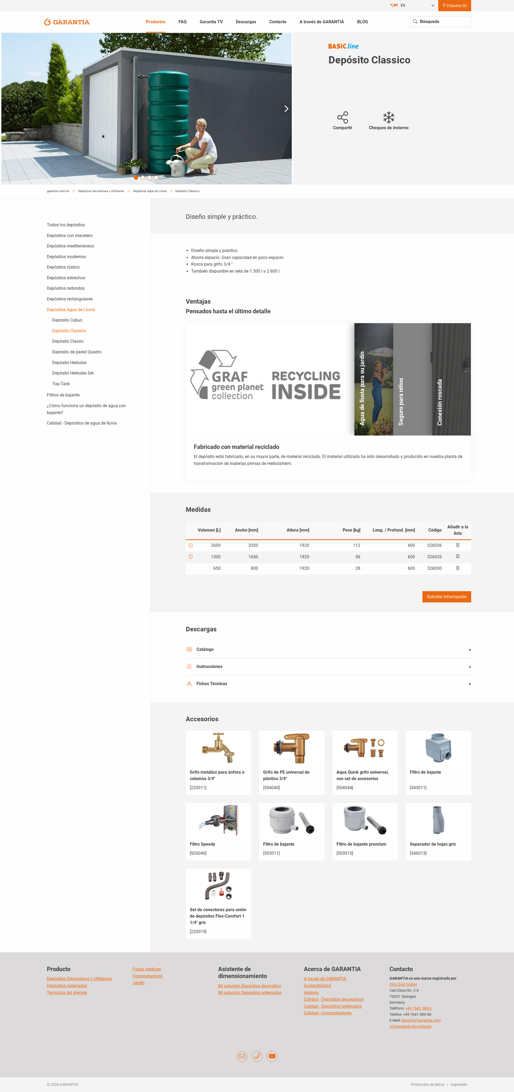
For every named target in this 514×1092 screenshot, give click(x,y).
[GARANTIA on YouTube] (272, 1056)
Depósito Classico (69, 330)
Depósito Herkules (69, 362)
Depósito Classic (68, 341)
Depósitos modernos (66, 256)
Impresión (459, 1084)
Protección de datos (427, 1084)
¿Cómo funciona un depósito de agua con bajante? (86, 409)
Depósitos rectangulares (70, 298)
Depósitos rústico (63, 267)
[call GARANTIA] (257, 1056)
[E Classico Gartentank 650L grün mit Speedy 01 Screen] (146, 108)
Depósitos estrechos (66, 277)
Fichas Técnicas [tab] (211, 683)
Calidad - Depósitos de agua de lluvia (82, 423)
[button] (286, 108)
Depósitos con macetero (70, 235)
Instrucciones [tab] (209, 666)
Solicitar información (447, 596)
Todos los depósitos (66, 224)
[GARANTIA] (67, 21)
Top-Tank (61, 383)
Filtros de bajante (63, 395)
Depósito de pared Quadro (76, 351)
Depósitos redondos (66, 288)
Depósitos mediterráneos (70, 246)
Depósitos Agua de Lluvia (71, 309)
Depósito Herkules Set (73, 373)
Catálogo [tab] (205, 649)
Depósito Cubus (67, 320)
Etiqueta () (456, 5)
